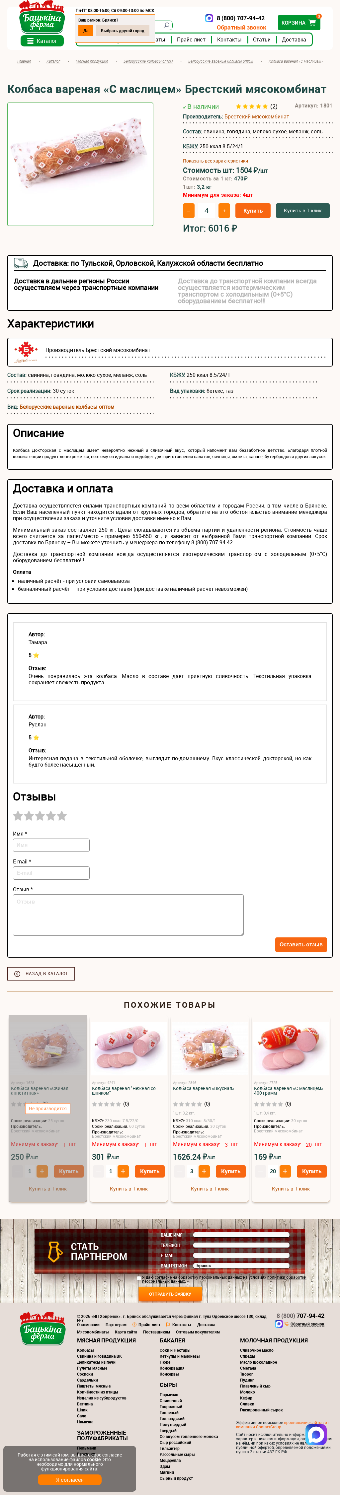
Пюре (165, 1362)
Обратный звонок (241, 27)
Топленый (169, 1412)
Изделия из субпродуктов (102, 1397)
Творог (246, 1374)
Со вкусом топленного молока (189, 1436)
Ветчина (85, 1403)
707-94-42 (300, 1316)
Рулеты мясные (92, 1368)
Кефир (246, 1397)
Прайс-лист (191, 39)
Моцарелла (170, 1460)
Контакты (229, 39)
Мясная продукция (106, 1340)
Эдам (165, 1466)
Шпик (82, 1409)
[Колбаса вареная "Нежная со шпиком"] (129, 1049)
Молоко (247, 1391)
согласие (163, 1277)
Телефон (170, 1245)
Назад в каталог (47, 974)
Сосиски (85, 1374)
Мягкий (167, 1472)
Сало (81, 1415)
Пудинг (247, 1380)
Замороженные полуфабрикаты (102, 1435)
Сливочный (171, 1400)
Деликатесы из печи (96, 1362)
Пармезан (169, 1394)
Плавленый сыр (255, 1386)
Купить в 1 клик (303, 210)
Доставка (294, 39)
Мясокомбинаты (93, 1331)
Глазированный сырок (261, 1409)
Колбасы (85, 1350)
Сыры (168, 1385)
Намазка (85, 1421)
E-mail (168, 1255)
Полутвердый (173, 1424)
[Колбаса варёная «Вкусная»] (210, 1049)
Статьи (262, 39)
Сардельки (87, 1380)
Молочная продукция (274, 1340)
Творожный (171, 1406)
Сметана (248, 1368)
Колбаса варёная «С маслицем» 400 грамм (288, 1090)
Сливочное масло (257, 1350)
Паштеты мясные (94, 1386)
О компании (88, 1324)
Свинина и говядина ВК (99, 1356)
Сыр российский (175, 1442)
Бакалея (172, 1340)
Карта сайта (126, 1331)
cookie (94, 1459)
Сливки (247, 1403)
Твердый (168, 1430)
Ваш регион (174, 1266)
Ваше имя (172, 1235)
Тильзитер (170, 1448)
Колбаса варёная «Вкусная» (203, 1088)
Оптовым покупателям (198, 1331)
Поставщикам (156, 1331)
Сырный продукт (176, 1478)
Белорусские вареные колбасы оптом (67, 406)
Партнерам (116, 1324)
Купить (253, 210)
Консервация (172, 1368)
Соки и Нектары (175, 1350)
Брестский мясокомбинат (256, 116)
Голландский (172, 1418)
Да (85, 30)
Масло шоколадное (258, 1362)
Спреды (247, 1356)
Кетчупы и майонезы (180, 1356)
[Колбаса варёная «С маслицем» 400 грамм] (291, 1049)
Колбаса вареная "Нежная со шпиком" (124, 1090)
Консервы (169, 1374)
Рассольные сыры (177, 1454)
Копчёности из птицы (97, 1391)
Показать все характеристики (215, 161)
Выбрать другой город (122, 30)
